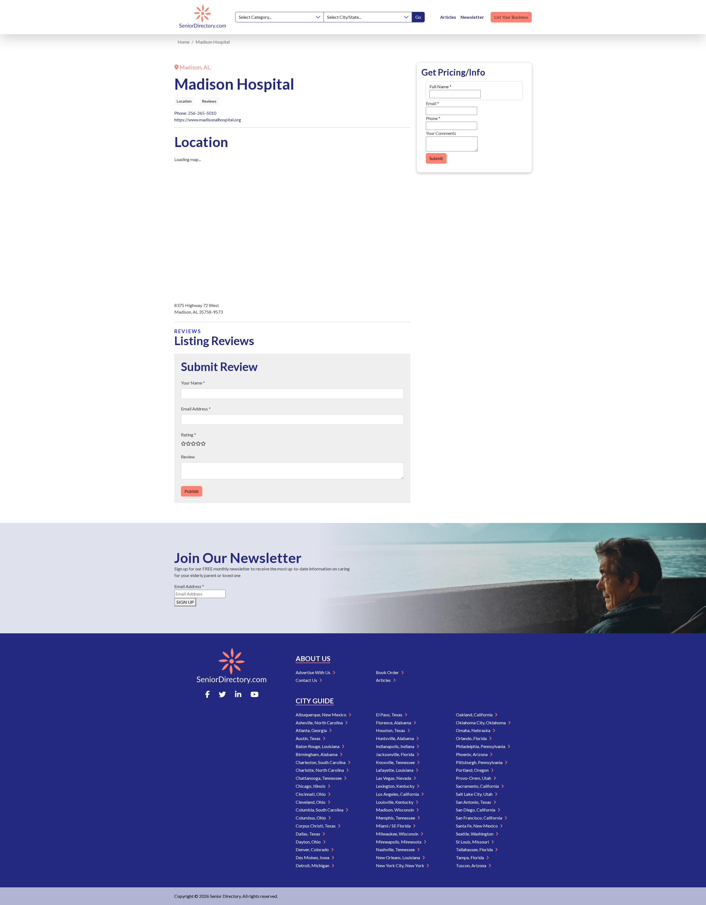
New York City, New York (400, 865)
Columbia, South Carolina (320, 809)
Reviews (209, 101)
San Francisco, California (479, 817)
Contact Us (307, 680)
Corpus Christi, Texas (316, 825)
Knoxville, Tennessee (396, 762)
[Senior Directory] (202, 17)
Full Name (440, 86)
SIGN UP (185, 602)
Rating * (188, 434)
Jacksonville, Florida (395, 754)
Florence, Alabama (394, 722)
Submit (436, 158)
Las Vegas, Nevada (394, 778)
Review (188, 456)
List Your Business (511, 17)
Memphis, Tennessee (396, 817)
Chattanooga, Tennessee (319, 778)
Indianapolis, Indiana (395, 746)
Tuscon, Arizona (471, 865)
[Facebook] (207, 694)
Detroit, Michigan (313, 865)
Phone (433, 118)
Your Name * (193, 382)
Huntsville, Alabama (395, 738)
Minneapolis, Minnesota (399, 841)
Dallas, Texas (308, 833)
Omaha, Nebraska (473, 730)
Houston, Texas (391, 730)
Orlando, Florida (472, 738)
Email (432, 103)
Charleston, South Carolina (321, 762)
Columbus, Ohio (311, 817)
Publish (191, 491)
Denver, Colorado (313, 849)
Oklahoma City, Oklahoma (481, 722)
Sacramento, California (478, 786)
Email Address (189, 586)
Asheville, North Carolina (320, 722)
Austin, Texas (308, 738)
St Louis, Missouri (473, 841)
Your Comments (441, 133)
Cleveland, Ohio (311, 802)
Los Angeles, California (398, 794)
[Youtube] (254, 694)
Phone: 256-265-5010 (195, 113)
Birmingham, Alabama (317, 754)
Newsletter (472, 17)
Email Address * (196, 408)
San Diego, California (476, 809)
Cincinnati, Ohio (311, 794)
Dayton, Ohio (309, 841)
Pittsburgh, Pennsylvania (479, 762)
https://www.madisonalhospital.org (207, 119)
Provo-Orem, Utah (474, 778)
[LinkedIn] (238, 694)
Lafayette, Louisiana (395, 770)
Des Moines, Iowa (313, 857)
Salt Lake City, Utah (474, 794)
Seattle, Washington (475, 833)
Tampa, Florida (470, 857)
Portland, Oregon (473, 770)
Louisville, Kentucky (395, 802)
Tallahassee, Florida (475, 849)
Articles (448, 17)
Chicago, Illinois (311, 786)
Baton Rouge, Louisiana (318, 746)
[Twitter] (222, 694)
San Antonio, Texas (474, 802)
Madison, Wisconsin (395, 809)
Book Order (388, 672)
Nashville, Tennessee (396, 849)
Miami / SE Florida (393, 825)
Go (418, 17)
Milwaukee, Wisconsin (397, 833)
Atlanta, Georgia (312, 730)
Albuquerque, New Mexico (321, 714)
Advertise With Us (313, 672)
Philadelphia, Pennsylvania (481, 746)
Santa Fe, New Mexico (477, 825)
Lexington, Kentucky (395, 786)
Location (184, 101)
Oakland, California (474, 714)
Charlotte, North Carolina (320, 770)
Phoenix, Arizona (472, 754)
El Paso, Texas (389, 714)
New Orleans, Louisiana (398, 857)
